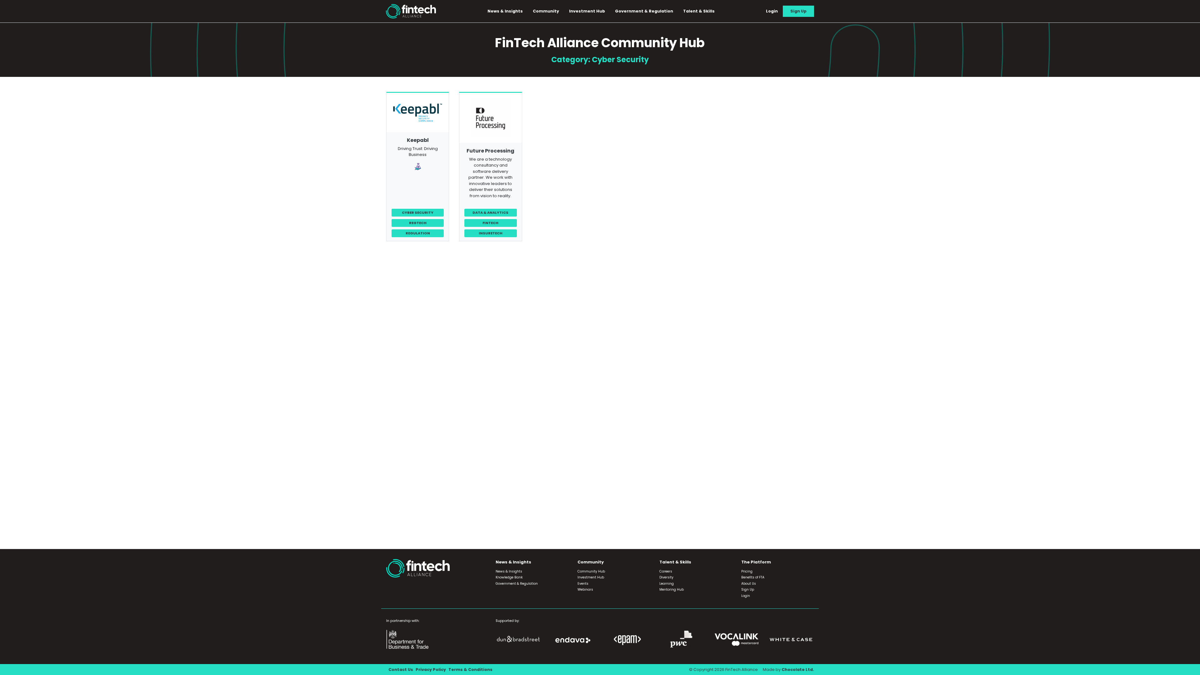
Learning (666, 583)
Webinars (585, 589)
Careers (665, 571)
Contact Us (400, 669)
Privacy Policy (431, 669)
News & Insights (509, 571)
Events (583, 583)
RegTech (418, 222)
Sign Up (798, 11)
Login (772, 11)
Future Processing (490, 150)
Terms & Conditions (470, 669)
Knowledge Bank (509, 577)
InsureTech (490, 233)
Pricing (746, 571)
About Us (748, 583)
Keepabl (418, 140)
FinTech (490, 222)
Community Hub (591, 571)
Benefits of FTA (752, 577)
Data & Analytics (490, 212)
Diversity (666, 577)
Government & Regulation (644, 11)
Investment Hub (587, 11)
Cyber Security (417, 212)
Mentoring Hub (671, 589)
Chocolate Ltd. (798, 669)
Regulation (418, 233)
